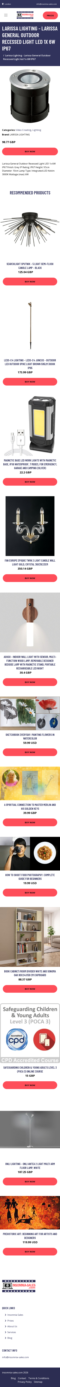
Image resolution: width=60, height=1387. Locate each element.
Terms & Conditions (38, 1378)
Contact (22, 1378)
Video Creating (23, 130)
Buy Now (30, 151)
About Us (12, 1326)
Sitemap (38, 1381)
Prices (50, 15)
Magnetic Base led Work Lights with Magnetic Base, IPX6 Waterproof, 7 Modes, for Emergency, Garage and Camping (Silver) (30, 464)
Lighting (36, 130)
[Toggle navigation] (6, 15)
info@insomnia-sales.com (46, 4)
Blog (9, 1337)
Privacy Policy (25, 1381)
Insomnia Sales (15, 1314)
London (8, 4)
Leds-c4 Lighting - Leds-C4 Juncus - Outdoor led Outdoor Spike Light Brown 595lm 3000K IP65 (30, 364)
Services (11, 1332)
